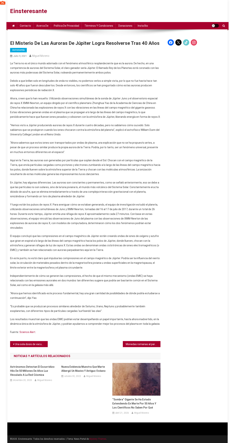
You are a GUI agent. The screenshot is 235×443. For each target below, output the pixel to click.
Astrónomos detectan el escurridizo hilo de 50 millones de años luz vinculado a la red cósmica (32, 370)
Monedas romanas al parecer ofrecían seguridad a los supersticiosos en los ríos (143, 344)
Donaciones (125, 25)
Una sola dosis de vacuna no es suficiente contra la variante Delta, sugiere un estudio (31, 344)
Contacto (25, 25)
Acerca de (42, 25)
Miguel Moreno (40, 55)
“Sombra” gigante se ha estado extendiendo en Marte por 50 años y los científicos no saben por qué (134, 403)
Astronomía (18, 50)
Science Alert (27, 332)
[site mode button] (215, 26)
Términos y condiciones (98, 25)
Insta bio (143, 25)
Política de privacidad (66, 25)
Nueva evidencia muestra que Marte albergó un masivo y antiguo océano (83, 368)
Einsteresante (28, 11)
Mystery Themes (97, 439)
